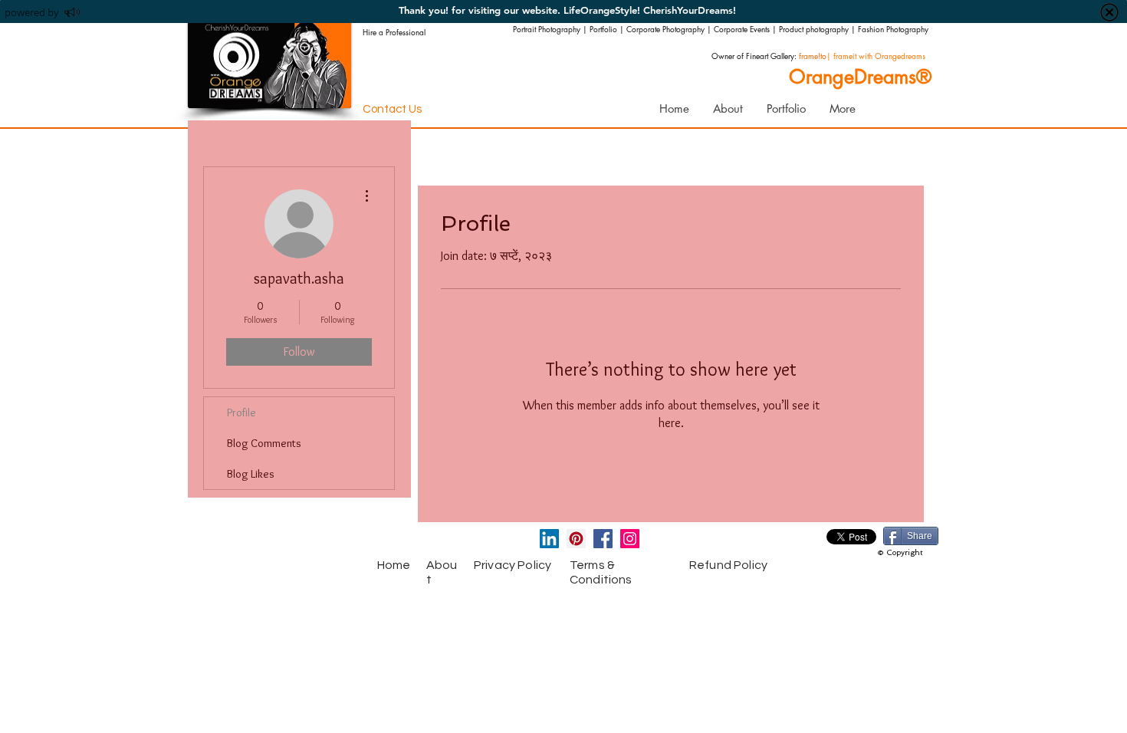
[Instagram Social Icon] (629, 538)
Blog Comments (264, 443)
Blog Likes (250, 474)
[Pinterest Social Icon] (576, 538)
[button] (785, 109)
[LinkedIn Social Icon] (549, 538)
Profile (241, 412)
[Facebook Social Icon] (603, 538)
